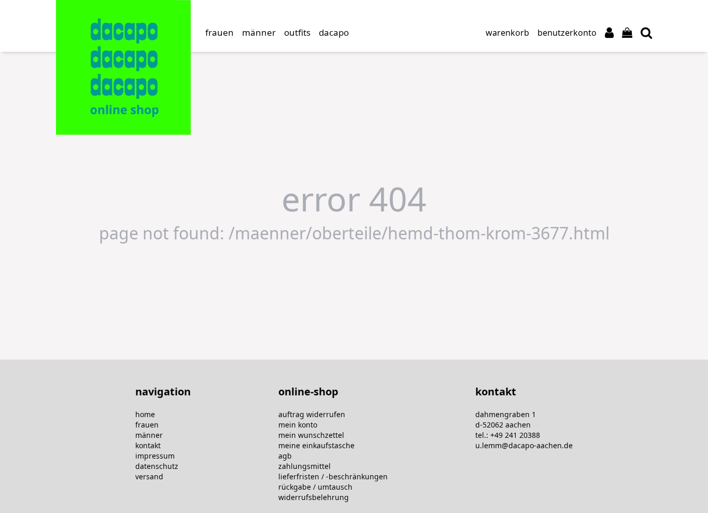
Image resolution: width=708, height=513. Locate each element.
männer (149, 435)
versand (149, 476)
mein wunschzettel (311, 435)
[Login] (609, 32)
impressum (155, 456)
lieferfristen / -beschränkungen (333, 476)
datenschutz (156, 466)
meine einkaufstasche (316, 445)
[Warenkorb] (627, 32)
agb (285, 456)
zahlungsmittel (304, 466)
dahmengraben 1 (505, 414)
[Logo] (123, 67)
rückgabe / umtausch (315, 487)
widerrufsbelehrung (313, 497)
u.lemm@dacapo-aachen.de (524, 445)
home (145, 414)
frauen (147, 425)
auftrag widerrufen (311, 414)
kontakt (148, 445)
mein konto (297, 425)
